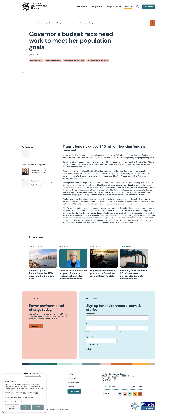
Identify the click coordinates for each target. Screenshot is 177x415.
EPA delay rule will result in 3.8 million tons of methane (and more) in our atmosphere (134, 274)
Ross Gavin (35, 181)
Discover (128, 6)
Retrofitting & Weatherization (74, 61)
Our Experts (95, 6)
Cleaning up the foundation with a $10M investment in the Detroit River (42, 274)
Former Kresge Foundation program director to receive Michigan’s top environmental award (73, 274)
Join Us (89, 349)
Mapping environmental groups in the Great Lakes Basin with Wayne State (103, 273)
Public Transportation (53, 61)
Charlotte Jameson (38, 170)
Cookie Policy (63, 409)
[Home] (34, 6)
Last (119, 332)
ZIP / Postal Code (92, 345)
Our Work (81, 6)
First (87, 332)
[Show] (86, 6)
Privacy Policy (53, 409)
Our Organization (112, 6)
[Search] (137, 6)
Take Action (148, 7)
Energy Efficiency (36, 61)
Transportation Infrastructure (97, 61)
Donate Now (36, 326)
